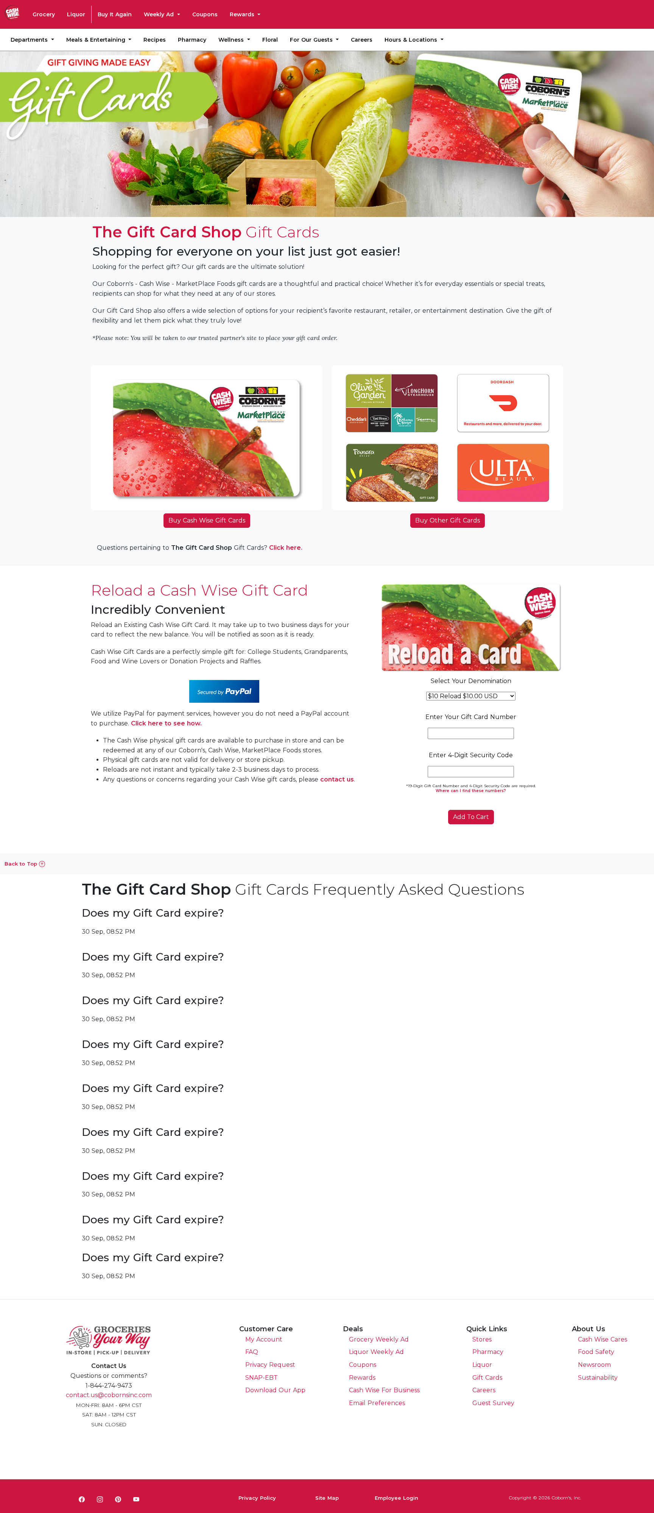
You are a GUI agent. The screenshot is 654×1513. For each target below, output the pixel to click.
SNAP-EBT (261, 1377)
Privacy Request (270, 1364)
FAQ (251, 1351)
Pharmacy (192, 39)
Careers (361, 39)
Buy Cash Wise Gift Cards (206, 520)
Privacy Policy (257, 1498)
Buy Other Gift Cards (447, 520)
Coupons (205, 14)
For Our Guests (312, 39)
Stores (482, 1339)
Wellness (232, 39)
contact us (337, 779)
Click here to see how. (166, 723)
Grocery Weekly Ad (379, 1339)
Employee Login (396, 1498)
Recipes (154, 39)
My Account (263, 1339)
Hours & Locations (412, 39)
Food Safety (596, 1351)
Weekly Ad (160, 14)
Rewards (243, 14)
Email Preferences (377, 1403)
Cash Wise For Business (384, 1390)
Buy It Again (115, 14)
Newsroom (594, 1364)
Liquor (76, 14)
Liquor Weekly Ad (376, 1351)
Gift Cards (487, 1377)
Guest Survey (493, 1403)
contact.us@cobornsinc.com (109, 1395)
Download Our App (275, 1390)
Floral (270, 39)
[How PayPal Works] (224, 690)
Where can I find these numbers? (471, 790)
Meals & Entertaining (96, 39)
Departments (30, 39)
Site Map (327, 1498)
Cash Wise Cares (602, 1339)
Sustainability (598, 1377)
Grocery (44, 14)
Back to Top (22, 864)
